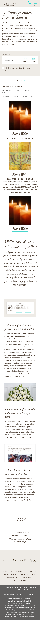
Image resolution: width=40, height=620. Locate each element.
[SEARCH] (33, 59)
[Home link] (9, 4)
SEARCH (6, 54)
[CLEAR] (25, 59)
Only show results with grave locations (17, 69)
